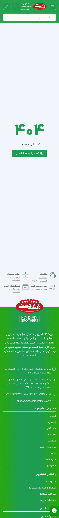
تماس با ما (26, 5)
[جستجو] (51, 17)
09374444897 (27, 9)
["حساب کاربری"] (7, 6)
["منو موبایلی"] (52, 6)
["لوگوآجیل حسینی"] (40, 6)
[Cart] (15, 6)
